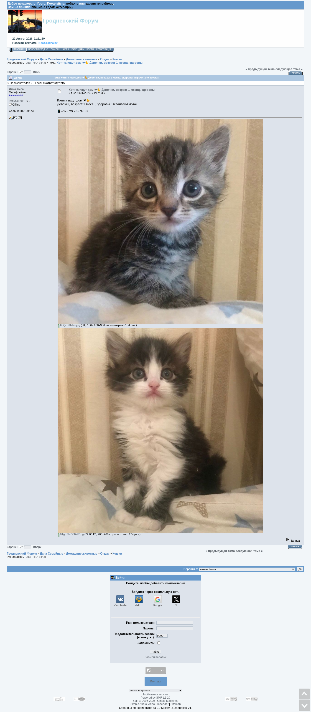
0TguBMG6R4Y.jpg (71, 534)
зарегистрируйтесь (99, 3)
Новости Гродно (38, 49)
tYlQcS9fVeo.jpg (69, 325)
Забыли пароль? (155, 657)
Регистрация (104, 49)
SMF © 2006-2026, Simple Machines (155, 700)
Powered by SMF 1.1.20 (155, 697)
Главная (19, 49)
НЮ (35, 62)
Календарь (77, 49)
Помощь (55, 49)
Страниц (13, 72)
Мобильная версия (155, 694)
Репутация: (16, 101)
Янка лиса (16, 89)
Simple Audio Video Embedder (149, 704)
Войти (90, 49)
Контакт (155, 681)
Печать (296, 73)
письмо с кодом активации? (52, 7)
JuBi (28, 62)
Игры (66, 49)
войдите (72, 3)
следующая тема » (289, 69)
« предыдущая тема (260, 69)
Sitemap (176, 704)
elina (42, 62)
